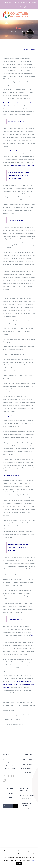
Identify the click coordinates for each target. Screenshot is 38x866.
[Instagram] (4, 780)
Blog (10, 797)
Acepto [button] (19, 863)
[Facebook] (4, 776)
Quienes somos (27, 764)
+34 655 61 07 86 (9, 765)
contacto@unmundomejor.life (11, 763)
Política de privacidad (27, 768)
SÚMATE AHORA (28, 760)
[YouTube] (12, 776)
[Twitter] (8, 776)
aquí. (32, 860)
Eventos (10, 793)
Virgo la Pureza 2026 (27, 795)
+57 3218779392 (9, 768)
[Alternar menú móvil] (34, 14)
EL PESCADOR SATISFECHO (26, 804)
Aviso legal (28, 772)
